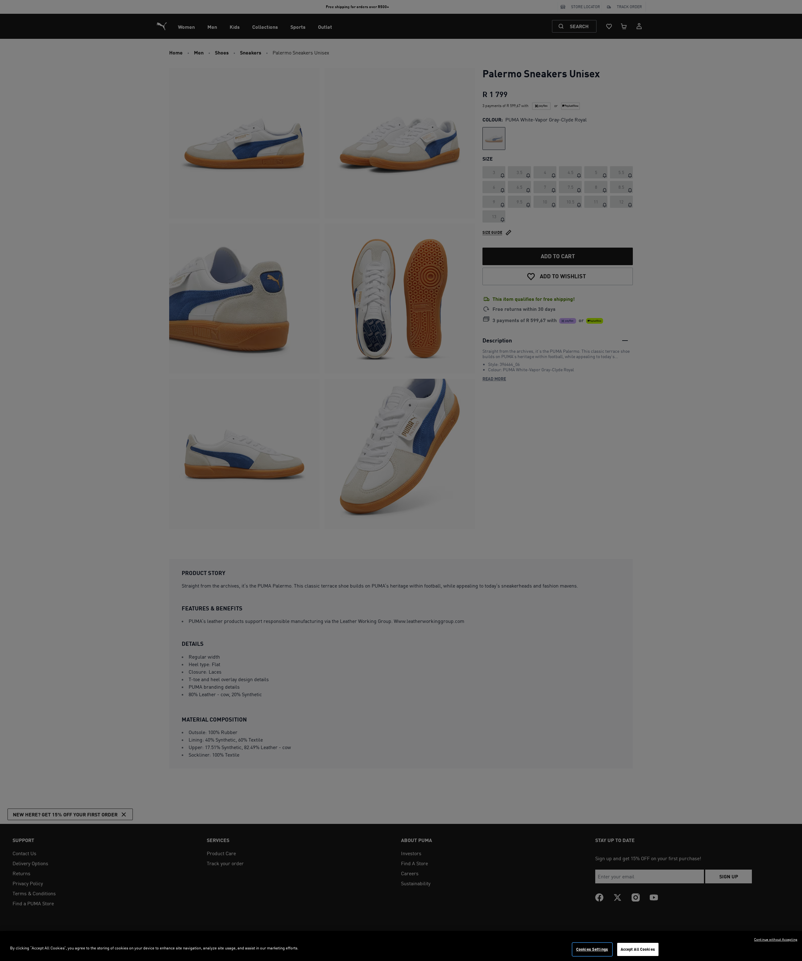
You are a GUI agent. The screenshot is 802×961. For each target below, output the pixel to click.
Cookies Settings (592, 949)
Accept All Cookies (638, 949)
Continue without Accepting (775, 939)
